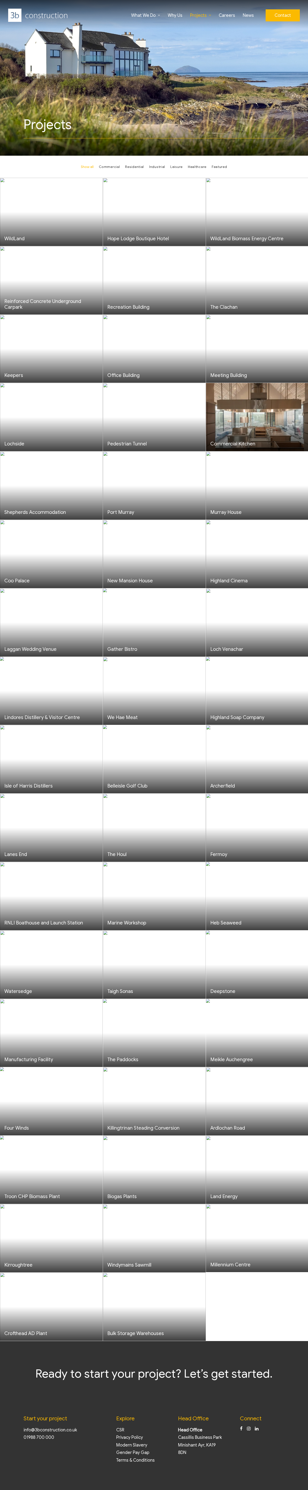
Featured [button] (219, 167)
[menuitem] (145, 15)
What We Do (143, 15)
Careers (227, 15)
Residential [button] (134, 167)
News (248, 15)
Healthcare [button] (197, 167)
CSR (120, 1430)
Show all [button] (87, 167)
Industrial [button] (157, 167)
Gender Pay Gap (132, 1452)
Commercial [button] (109, 167)
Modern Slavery (131, 1445)
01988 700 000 (39, 1437)
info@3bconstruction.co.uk (50, 1430)
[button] (241, 1429)
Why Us (175, 15)
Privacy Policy (129, 1437)
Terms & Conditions (135, 1460)
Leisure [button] (176, 167)
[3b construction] (37, 15)
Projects (198, 15)
